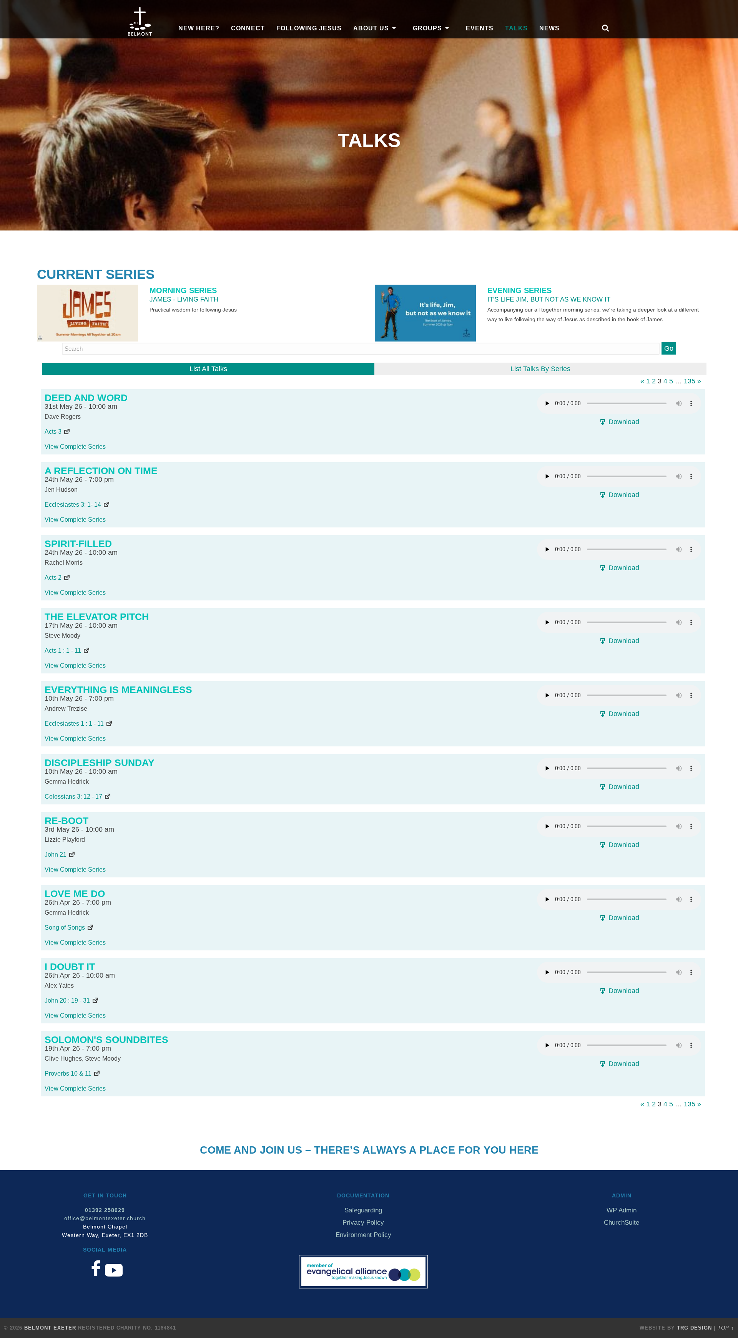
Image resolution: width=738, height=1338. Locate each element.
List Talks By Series (540, 369)
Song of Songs (65, 927)
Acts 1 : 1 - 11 (63, 650)
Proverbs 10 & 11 (68, 1073)
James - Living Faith (184, 299)
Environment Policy (363, 1235)
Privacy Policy (363, 1222)
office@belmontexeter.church (105, 1218)
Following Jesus (309, 28)
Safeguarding (363, 1210)
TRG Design (694, 1328)
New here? (198, 28)
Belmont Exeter (50, 1328)
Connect (248, 28)
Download (623, 422)
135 (689, 381)
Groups (427, 28)
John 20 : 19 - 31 (67, 1000)
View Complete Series (75, 446)
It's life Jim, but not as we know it (548, 299)
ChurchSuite (621, 1222)
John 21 (55, 854)
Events (480, 28)
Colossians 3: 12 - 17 (73, 796)
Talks (516, 28)
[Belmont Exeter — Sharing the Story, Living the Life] (140, 33)
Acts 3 (53, 431)
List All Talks (208, 369)
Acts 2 (53, 577)
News (549, 28)
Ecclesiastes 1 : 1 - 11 (74, 723)
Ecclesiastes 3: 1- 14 (73, 504)
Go (668, 348)
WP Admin (622, 1210)
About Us (371, 28)
